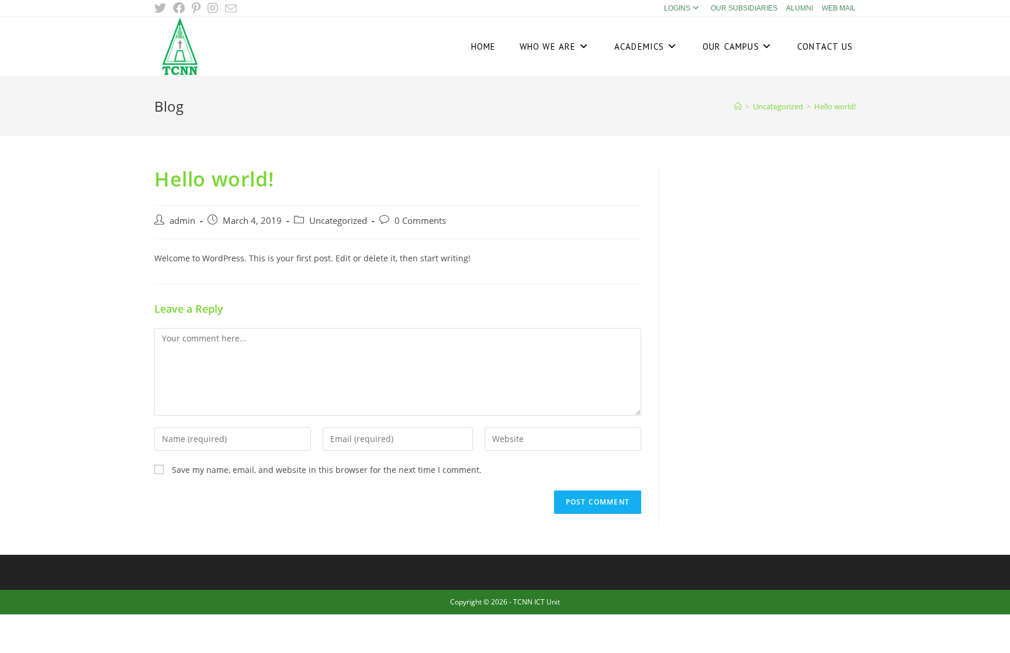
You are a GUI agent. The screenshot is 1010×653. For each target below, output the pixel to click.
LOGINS (677, 8)
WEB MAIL (839, 8)
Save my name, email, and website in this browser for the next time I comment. (327, 469)
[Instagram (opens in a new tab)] (213, 8)
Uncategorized (338, 220)
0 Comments (420, 220)
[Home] (738, 106)
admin (182, 220)
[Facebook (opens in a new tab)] (179, 8)
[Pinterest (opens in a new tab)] (196, 8)
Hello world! (835, 106)
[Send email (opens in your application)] (231, 8)
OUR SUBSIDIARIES (744, 8)
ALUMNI (799, 8)
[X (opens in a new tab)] (162, 8)
